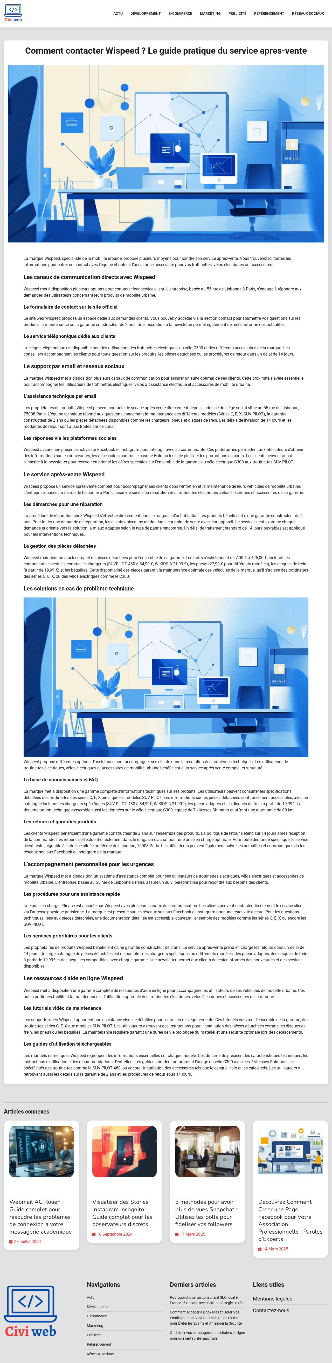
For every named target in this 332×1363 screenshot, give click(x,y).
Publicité (237, 13)
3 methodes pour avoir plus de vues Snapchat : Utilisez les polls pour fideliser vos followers (206, 1213)
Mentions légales (272, 1299)
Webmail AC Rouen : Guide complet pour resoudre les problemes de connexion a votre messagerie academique (40, 1216)
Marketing (210, 13)
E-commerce (180, 13)
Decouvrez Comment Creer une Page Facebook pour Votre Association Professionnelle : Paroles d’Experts (290, 1220)
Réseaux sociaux (308, 13)
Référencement (269, 13)
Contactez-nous (271, 1310)
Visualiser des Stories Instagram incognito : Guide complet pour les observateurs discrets (122, 1213)
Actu (118, 13)
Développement (145, 13)
